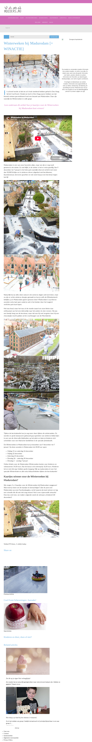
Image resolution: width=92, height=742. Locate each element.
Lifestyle (6, 30)
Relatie (6, 37)
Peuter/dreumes (31, 18)
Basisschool (43, 18)
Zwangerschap (8, 12)
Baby (22, 18)
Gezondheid (7, 26)
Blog (4, 45)
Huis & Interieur (9, 34)
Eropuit (6, 41)
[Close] (2, 2)
